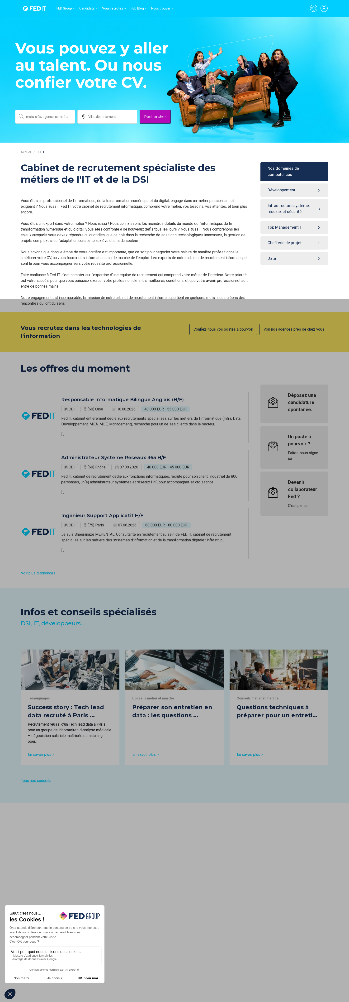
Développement (281, 190)
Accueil (26, 152)
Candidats (86, 8)
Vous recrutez (112, 8)
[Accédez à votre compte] (324, 8)
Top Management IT (285, 227)
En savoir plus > (41, 754)
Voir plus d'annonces (38, 573)
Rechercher (155, 116)
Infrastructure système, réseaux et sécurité (289, 208)
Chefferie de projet (285, 242)
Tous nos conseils (36, 780)
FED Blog (137, 8)
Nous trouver (160, 8)
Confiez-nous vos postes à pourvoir (223, 329)
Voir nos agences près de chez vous (294, 329)
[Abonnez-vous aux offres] (313, 8)
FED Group (64, 8)
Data (272, 258)
